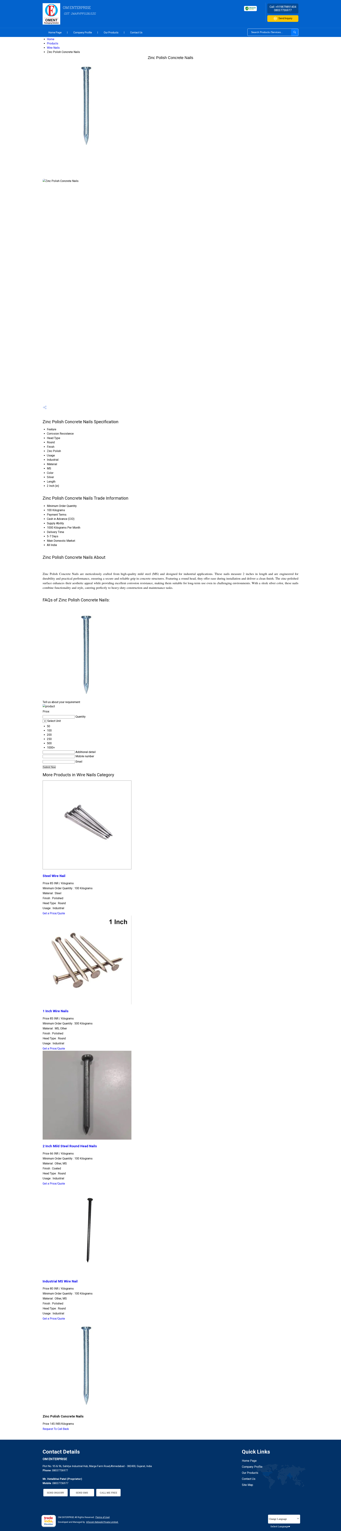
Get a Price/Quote (54, 913)
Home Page (55, 32)
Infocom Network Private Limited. (102, 1522)
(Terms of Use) (102, 1517)
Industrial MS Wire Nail (60, 1281)
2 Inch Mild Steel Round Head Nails (70, 1146)
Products (52, 43)
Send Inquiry (285, 18)
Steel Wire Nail (54, 876)
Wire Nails (53, 47)
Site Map (247, 1485)
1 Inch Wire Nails (55, 1011)
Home (50, 39)
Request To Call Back (56, 1429)
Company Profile (82, 32)
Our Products (111, 32)
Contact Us (136, 32)
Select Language (279, 1526)
